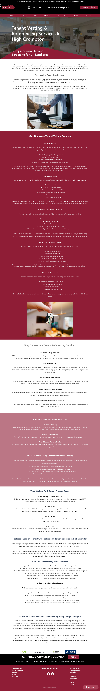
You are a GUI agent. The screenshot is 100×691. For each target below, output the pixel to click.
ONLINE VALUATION (54, 657)
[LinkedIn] (52, 673)
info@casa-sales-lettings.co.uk (58, 8)
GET (25, 657)
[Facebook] (82, 12)
